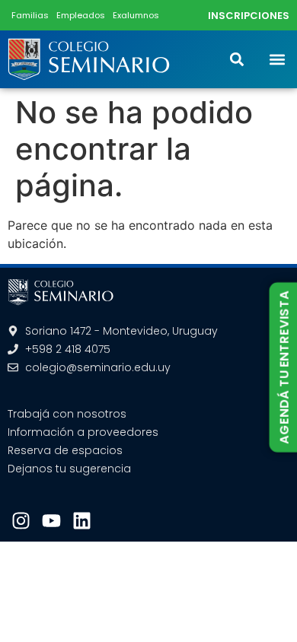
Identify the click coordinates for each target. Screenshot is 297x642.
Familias (30, 15)
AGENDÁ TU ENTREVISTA (283, 367)
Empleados (80, 15)
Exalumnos (136, 15)
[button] (276, 59)
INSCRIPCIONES (248, 15)
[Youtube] (51, 520)
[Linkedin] (82, 520)
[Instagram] (21, 520)
